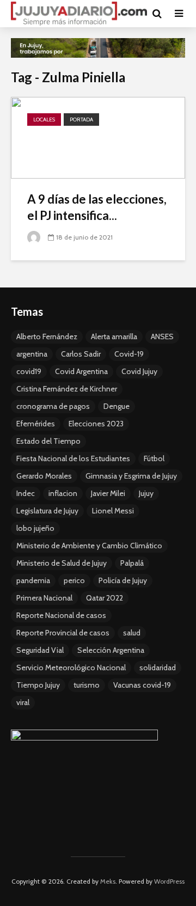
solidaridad (157, 667)
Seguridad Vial (40, 650)
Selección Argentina (110, 650)
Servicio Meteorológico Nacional (71, 667)
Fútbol (154, 458)
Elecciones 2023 (96, 423)
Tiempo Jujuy (38, 685)
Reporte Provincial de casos (62, 633)
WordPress (169, 881)
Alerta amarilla (114, 336)
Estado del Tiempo (48, 441)
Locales (44, 119)
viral (22, 702)
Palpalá (132, 563)
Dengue (116, 406)
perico (74, 580)
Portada (81, 119)
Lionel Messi (113, 511)
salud (131, 633)
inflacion (62, 493)
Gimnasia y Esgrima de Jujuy (131, 476)
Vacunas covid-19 (142, 685)
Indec (25, 493)
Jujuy (146, 493)
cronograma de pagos (53, 406)
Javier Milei (108, 493)
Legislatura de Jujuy (47, 511)
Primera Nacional (44, 598)
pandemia (33, 580)
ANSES (162, 336)
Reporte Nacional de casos (61, 615)
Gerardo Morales (44, 476)
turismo (87, 685)
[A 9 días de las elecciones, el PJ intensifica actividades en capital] (98, 136)
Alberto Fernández (46, 336)
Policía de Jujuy (123, 580)
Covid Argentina (81, 371)
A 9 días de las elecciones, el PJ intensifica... (97, 207)
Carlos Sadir (81, 354)
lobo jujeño (35, 528)
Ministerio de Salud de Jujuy (61, 563)
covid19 (28, 371)
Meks (107, 881)
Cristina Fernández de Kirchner (66, 389)
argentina (31, 354)
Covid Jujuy (139, 371)
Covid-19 (129, 354)
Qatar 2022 (104, 598)
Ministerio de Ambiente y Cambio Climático (89, 545)
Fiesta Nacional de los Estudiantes (73, 458)
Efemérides (35, 423)
